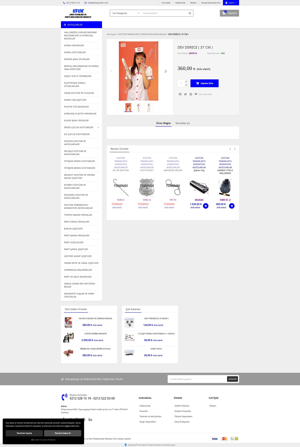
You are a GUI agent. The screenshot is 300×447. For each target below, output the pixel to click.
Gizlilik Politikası (182, 405)
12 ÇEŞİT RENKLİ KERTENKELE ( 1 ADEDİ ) (156, 333)
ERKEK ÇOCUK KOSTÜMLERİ (78, 127)
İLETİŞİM (213, 398)
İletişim (193, 2)
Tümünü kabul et (63, 433)
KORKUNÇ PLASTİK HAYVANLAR (80, 113)
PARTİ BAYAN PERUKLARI (76, 235)
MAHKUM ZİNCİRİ (173, 170)
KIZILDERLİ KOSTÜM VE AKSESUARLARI (76, 196)
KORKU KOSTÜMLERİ (75, 52)
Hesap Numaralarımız (210, 2)
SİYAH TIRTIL (156, 349)
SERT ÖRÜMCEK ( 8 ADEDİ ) (156, 318)
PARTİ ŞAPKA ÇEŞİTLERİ (76, 249)
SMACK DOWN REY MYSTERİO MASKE (79, 285)
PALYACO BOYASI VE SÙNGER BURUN (95, 318)
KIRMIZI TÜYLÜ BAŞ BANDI (225, 172)
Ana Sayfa (166, 2)
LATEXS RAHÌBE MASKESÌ (95, 333)
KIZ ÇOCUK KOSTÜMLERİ (77, 134)
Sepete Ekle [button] (207, 83)
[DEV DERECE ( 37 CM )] (138, 71)
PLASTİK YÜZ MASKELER (76, 106)
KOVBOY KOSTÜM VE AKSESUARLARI (75, 186)
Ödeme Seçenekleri (183, 416)
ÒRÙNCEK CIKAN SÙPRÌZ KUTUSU (95, 349)
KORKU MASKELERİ (74, 45)
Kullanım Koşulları (183, 411)
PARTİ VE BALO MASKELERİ (78, 276)
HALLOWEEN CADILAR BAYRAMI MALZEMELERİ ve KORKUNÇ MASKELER (80, 35)
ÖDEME (178, 398)
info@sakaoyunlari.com (97, 2)
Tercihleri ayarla (24, 433)
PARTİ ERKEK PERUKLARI (76, 221)
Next (165, 71)
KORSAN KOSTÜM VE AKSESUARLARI (75, 143)
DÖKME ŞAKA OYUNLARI (77, 59)
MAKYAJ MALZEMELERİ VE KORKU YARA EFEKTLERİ (81, 68)
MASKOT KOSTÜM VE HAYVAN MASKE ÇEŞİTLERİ (79, 176)
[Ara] (190, 13)
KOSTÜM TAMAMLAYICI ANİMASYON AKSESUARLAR (78, 206)
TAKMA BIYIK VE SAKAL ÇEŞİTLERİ (81, 262)
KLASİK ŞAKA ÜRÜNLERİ (76, 120)
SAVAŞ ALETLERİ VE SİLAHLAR (79, 92)
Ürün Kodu (183, 53)
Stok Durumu (213, 53)
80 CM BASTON (121, 170)
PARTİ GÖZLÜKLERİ (73, 242)
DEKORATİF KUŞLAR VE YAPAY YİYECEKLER (79, 295)
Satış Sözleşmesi (182, 421)
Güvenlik (144, 411)
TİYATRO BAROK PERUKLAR (78, 214)
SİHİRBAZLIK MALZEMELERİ (78, 269)
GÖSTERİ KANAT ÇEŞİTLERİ (78, 256)
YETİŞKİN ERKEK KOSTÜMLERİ (79, 161)
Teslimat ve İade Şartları (150, 416)
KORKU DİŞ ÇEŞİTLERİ (75, 99)
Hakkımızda (180, 2)
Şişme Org (199, 170)
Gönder (232, 379)
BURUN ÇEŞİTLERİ (73, 228)
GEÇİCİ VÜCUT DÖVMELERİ (77, 76)
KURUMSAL (145, 398)
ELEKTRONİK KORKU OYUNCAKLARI (74, 84)
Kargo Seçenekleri (148, 421)
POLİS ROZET (147, 170)
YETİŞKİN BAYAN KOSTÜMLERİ (79, 167)
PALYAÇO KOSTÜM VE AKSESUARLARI (75, 153)
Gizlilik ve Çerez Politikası (44, 440)
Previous (111, 71)
